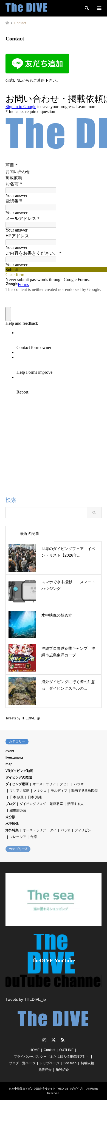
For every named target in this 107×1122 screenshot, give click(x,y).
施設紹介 (45, 1070)
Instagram (44, 1040)
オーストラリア (44, 784)
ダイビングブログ (32, 804)
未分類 (10, 817)
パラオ (79, 784)
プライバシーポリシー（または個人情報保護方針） (51, 1056)
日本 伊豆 (17, 797)
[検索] (86, 8)
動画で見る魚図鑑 (84, 791)
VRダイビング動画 (19, 771)
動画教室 (56, 804)
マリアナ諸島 (19, 791)
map (8, 764)
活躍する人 (75, 804)
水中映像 (12, 824)
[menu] (99, 8)
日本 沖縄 (35, 797)
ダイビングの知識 (18, 777)
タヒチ (65, 784)
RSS (62, 1040)
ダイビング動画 (17, 784)
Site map (70, 1063)
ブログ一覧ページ (22, 1063)
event (9, 751)
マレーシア (18, 837)
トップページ (49, 1063)
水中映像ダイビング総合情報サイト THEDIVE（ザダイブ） (48, 1088)
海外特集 (12, 830)
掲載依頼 (87, 1063)
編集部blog (18, 810)
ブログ (10, 804)
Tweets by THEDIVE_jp (22, 718)
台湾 (33, 837)
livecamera (14, 758)
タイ (53, 830)
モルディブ (59, 791)
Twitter (53, 1040)
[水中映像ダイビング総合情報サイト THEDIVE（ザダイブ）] (26, 8)
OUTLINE (66, 1050)
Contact (49, 1050)
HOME (35, 1050)
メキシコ (40, 791)
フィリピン (83, 830)
